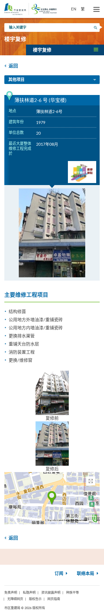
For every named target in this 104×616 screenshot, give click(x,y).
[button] (65, 50)
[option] (52, 233)
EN (73, 9)
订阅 (59, 573)
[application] (52, 498)
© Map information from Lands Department (66, 520)
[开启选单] (96, 9)
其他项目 (16, 80)
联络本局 (86, 573)
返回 (13, 66)
